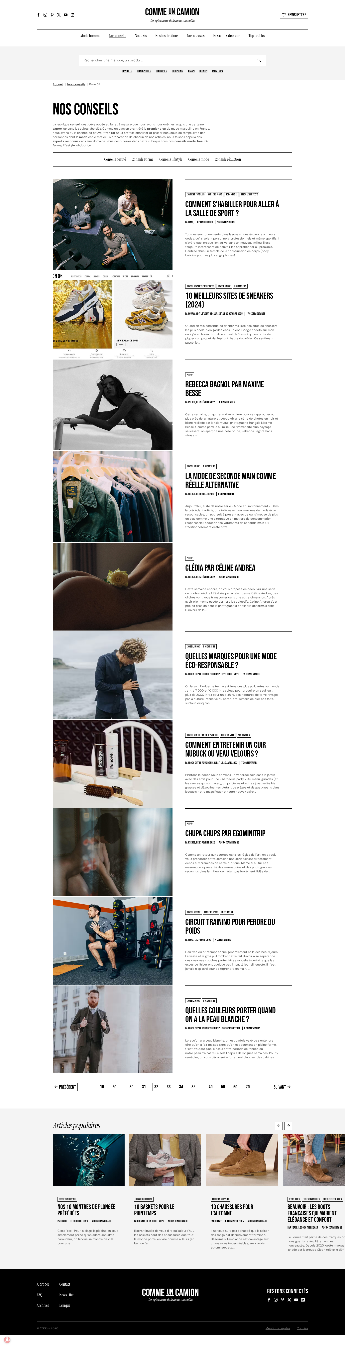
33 (169, 1087)
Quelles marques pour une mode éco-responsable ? (231, 661)
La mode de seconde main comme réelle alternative (230, 480)
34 (181, 1087)
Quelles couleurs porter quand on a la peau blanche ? (230, 1015)
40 (211, 1087)
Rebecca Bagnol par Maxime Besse (224, 389)
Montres (217, 71)
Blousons (177, 71)
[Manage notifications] (7, 1340)
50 (223, 1087)
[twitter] (59, 15)
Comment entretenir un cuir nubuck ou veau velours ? (225, 749)
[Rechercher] (259, 60)
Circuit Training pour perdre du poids (230, 926)
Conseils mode (198, 159)
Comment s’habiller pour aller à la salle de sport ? (232, 209)
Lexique (64, 1305)
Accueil (58, 84)
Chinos (203, 71)
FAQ (39, 1295)
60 (235, 1087)
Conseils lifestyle (170, 159)
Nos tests (141, 35)
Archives (43, 1305)
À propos (43, 1284)
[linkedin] (72, 15)
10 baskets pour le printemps (154, 1210)
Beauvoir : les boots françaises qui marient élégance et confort (312, 1213)
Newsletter (297, 15)
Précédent (67, 1087)
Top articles (257, 35)
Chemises (161, 71)
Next (288, 1126)
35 (193, 1087)
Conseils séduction (228, 159)
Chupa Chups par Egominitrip (225, 833)
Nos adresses (195, 35)
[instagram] (45, 15)
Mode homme (90, 35)
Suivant (280, 1087)
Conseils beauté (115, 159)
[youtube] (65, 15)
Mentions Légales (278, 1328)
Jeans (191, 71)
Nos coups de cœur (226, 35)
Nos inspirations (166, 35)
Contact (64, 1284)
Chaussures (144, 71)
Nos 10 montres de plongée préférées (86, 1210)
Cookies (302, 1328)
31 (144, 1087)
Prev (279, 1126)
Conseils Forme (142, 159)
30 (132, 1087)
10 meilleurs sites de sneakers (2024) (229, 300)
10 (102, 1087)
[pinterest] (52, 15)
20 (114, 1087)
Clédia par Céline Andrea (220, 568)
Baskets (127, 71)
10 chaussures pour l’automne (232, 1210)
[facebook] (38, 15)
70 (248, 1087)
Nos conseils (117, 35)
